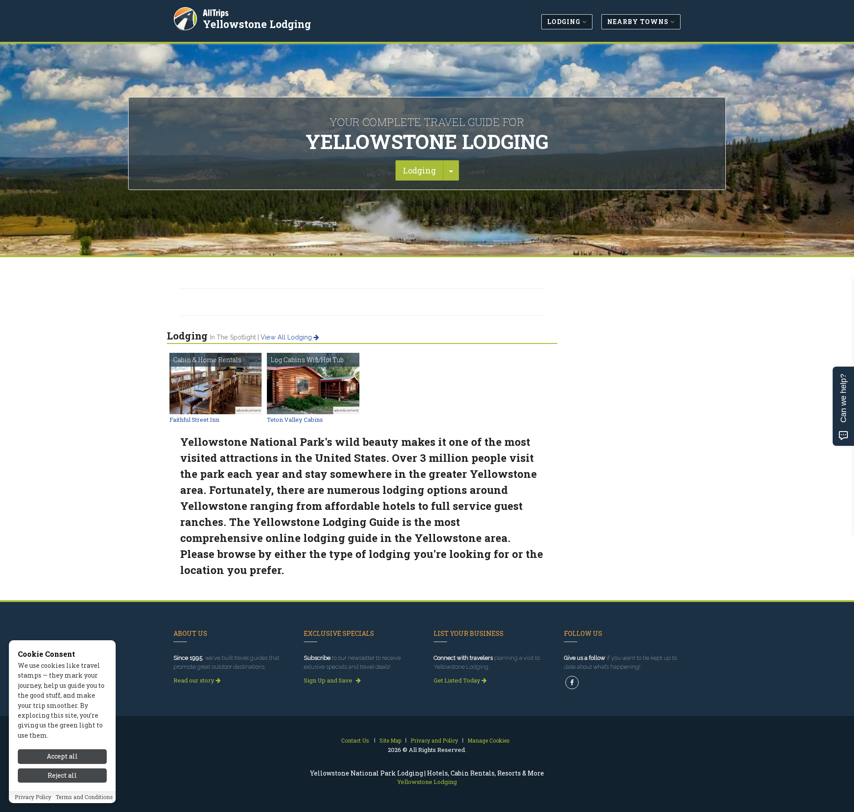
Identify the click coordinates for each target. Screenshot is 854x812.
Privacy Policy (33, 797)
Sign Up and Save (329, 680)
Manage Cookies (488, 740)
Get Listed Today (458, 680)
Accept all (62, 756)
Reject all (62, 775)
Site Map (390, 740)
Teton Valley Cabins (295, 420)
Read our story (194, 680)
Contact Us (355, 740)
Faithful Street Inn (194, 420)
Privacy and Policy (434, 740)
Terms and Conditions (84, 797)
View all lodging (287, 337)
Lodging (419, 170)
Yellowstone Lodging (257, 24)
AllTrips (216, 13)
